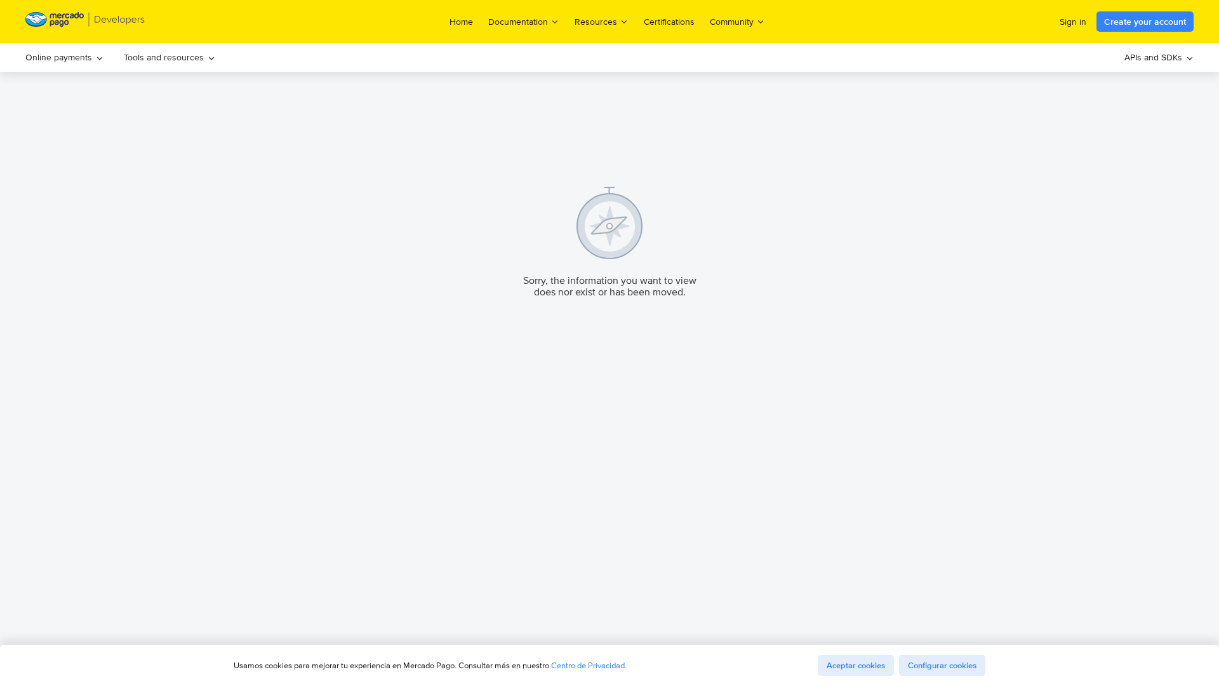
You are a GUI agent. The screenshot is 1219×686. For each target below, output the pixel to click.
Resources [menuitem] (596, 21)
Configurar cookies (942, 665)
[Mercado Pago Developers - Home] (85, 22)
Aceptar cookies (856, 665)
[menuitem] (64, 57)
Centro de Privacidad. (589, 665)
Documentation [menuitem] (518, 21)
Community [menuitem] (732, 21)
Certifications (669, 21)
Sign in (1073, 21)
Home (461, 21)
